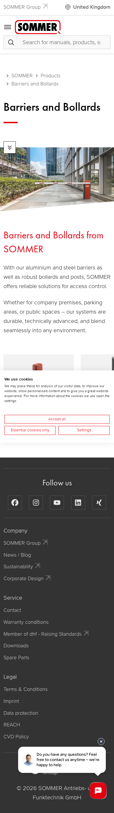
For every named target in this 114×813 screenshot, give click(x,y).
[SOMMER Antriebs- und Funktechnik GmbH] (38, 27)
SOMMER (22, 75)
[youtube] (57, 503)
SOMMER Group (22, 7)
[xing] (99, 503)
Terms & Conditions (26, 689)
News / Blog (17, 555)
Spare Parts (16, 657)
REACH (12, 724)
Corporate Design (24, 578)
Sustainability (18, 566)
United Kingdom (91, 7)
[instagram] (36, 503)
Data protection (21, 713)
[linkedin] (78, 503)
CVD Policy (16, 736)
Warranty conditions (26, 622)
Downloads (16, 645)
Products (51, 75)
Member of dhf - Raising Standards (43, 634)
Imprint (11, 701)
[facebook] (15, 503)
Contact (12, 610)
